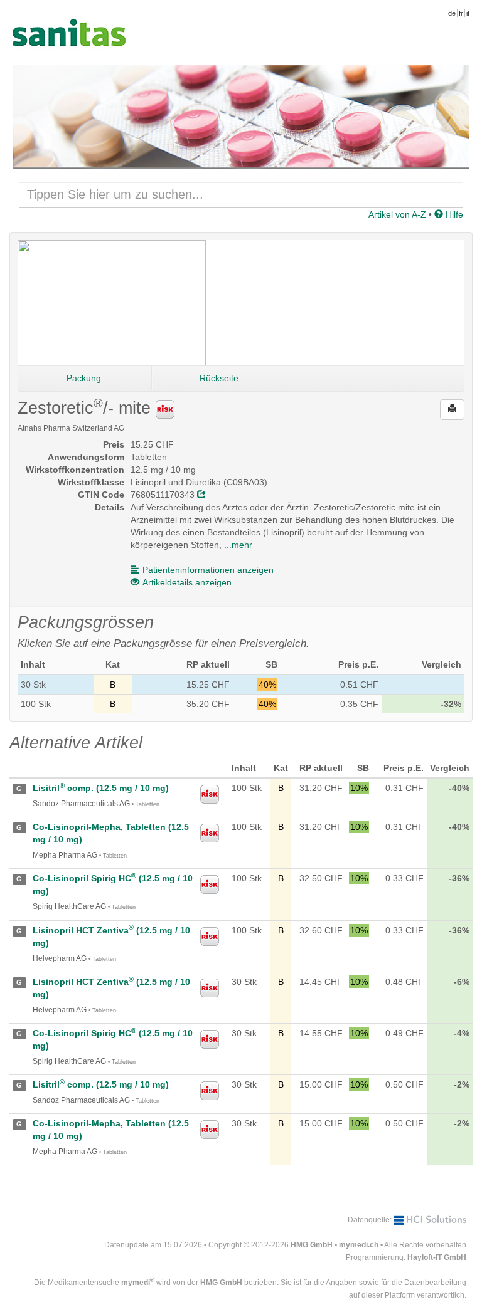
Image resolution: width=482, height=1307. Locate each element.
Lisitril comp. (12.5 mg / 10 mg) (101, 788)
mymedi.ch (358, 1245)
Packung (84, 378)
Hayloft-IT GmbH (436, 1257)
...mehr (238, 545)
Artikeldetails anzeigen (187, 582)
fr (461, 13)
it (467, 13)
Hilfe (453, 214)
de (452, 13)
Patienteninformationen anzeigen (208, 570)
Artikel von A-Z (397, 214)
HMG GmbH (312, 1245)
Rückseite (219, 378)
